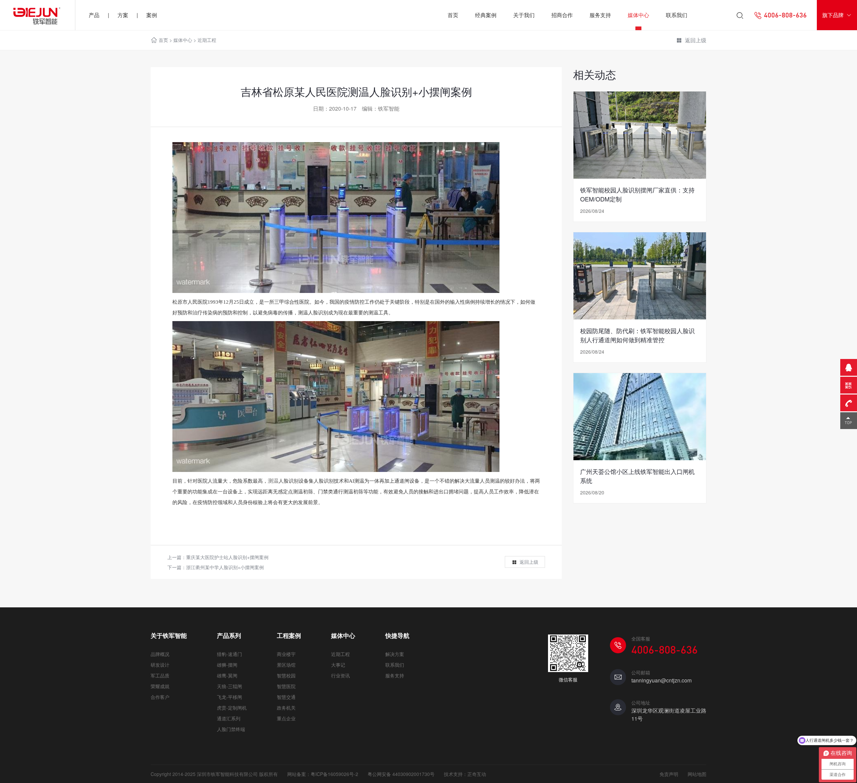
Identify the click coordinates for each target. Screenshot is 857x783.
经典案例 (485, 15)
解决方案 (394, 654)
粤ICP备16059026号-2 (334, 774)
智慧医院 (286, 686)
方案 (123, 15)
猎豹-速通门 (229, 654)
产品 (94, 15)
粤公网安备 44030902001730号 (401, 774)
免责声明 (668, 774)
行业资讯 (340, 675)
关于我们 (524, 15)
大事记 (338, 664)
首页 (453, 15)
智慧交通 (286, 697)
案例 (151, 15)
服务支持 (600, 15)
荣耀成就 (160, 686)
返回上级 (695, 40)
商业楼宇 (286, 654)
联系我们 (676, 15)
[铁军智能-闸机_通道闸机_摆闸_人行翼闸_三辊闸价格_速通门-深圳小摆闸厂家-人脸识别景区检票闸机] (37, 15)
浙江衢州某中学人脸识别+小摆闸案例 (225, 567)
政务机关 (286, 707)
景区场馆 (286, 664)
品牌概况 (160, 654)
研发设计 (160, 664)
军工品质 (160, 675)
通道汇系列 (228, 718)
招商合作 (562, 15)
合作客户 (160, 697)
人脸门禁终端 (231, 729)
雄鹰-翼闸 (227, 675)
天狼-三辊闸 (229, 686)
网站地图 (697, 774)
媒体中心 (638, 15)
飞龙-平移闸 (229, 697)
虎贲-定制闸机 (232, 707)
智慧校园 (286, 675)
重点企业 (286, 718)
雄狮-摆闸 (227, 664)
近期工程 (207, 40)
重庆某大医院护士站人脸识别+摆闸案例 (227, 557)
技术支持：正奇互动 (465, 774)
